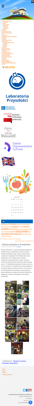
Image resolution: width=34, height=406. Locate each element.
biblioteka (13, 224)
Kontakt (4, 372)
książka (15, 229)
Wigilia (29, 231)
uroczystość (22, 231)
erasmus (15, 226)
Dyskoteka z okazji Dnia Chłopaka (11, 239)
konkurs (11, 229)
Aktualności (16, 361)
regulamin (13, 231)
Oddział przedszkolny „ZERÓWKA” (9, 36)
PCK (3, 34)
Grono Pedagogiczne (6, 31)
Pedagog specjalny (6, 49)
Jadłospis (4, 38)
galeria (21, 226)
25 (13, 212)
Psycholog (4, 50)
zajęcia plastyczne (15, 234)
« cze (2, 217)
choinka (17, 224)
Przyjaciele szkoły (6, 52)
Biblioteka (5, 43)
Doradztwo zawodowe (7, 40)
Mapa (3, 369)
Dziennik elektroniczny (7, 20)
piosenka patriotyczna (28, 229)
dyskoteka (26, 224)
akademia (4, 224)
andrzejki (8, 224)
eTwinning (4, 58)
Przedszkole (4, 35)
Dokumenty (5, 25)
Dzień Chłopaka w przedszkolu (24, 241)
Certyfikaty (5, 26)
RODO (3, 64)
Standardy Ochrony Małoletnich (9, 62)
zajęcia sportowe (25, 233)
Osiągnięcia (5, 28)
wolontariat (5, 234)
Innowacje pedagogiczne (7, 53)
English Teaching (6, 55)
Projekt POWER (5, 60)
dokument (21, 224)
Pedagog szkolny (6, 48)
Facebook (4, 29)
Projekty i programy (6, 54)
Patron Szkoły (6, 24)
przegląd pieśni (7, 231)
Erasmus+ (4, 59)
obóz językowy (20, 229)
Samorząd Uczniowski (7, 32)
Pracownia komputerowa (8, 42)
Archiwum (23, 361)
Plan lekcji (4, 37)
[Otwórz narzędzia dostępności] (30, 402)
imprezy (26, 226)
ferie (19, 226)
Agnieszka (19, 246)
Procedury (4, 47)
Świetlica (5, 44)
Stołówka (5, 46)
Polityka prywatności (7, 374)
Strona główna (13, 363)
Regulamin (5, 22)
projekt (2, 231)
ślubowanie (9, 236)
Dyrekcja (4, 30)
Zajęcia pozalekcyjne (6, 61)
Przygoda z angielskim (7, 56)
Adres (3, 370)
